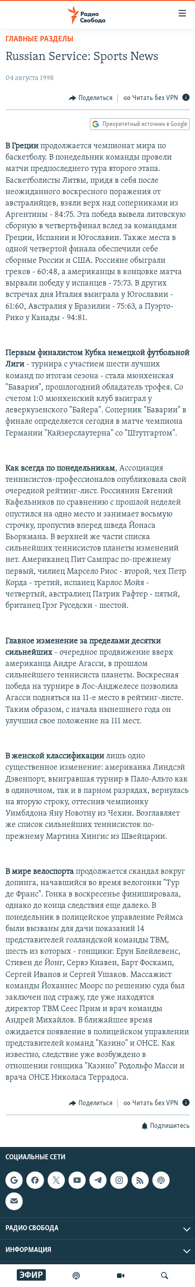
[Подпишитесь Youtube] (77, 1180)
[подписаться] (14, 1201)
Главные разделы (39, 39)
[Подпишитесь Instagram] (118, 1180)
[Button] (90, 98)
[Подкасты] (161, 1180)
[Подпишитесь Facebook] (35, 1180)
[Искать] (164, 1275)
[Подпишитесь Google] (14, 1180)
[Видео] (120, 1275)
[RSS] (140, 1180)
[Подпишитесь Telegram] (98, 1180)
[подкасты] (76, 1275)
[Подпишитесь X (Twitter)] (56, 1180)
